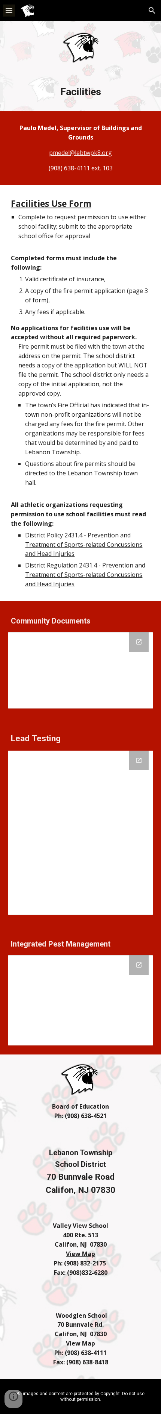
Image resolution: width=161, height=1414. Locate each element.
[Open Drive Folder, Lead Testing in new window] (139, 760)
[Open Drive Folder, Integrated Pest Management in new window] (139, 965)
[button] (9, 10)
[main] (81, 91)
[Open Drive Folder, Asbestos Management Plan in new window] (139, 642)
